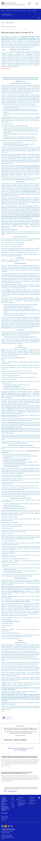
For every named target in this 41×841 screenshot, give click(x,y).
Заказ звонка (29, 3)
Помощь (34, 10)
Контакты (13, 807)
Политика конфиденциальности (6, 836)
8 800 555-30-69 (8, 829)
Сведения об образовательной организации (33, 800)
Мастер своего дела (9, 22)
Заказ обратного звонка (5, 832)
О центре (8, 10)
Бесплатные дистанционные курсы (22, 800)
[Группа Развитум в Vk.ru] (2, 826)
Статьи (29, 10)
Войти (15, 749)
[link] (8, 740)
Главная (3, 10)
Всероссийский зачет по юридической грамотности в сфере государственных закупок (22, 804)
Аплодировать (8, 717)
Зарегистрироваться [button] (22, 749)
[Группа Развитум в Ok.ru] (5, 826)
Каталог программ (22, 10)
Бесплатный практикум (7, 14)
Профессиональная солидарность (33, 803)
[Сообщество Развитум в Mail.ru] (8, 826)
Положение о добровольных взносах (7, 837)
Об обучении (14, 10)
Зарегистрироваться (12, 791)
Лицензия (3, 838)
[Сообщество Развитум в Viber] (11, 826)
